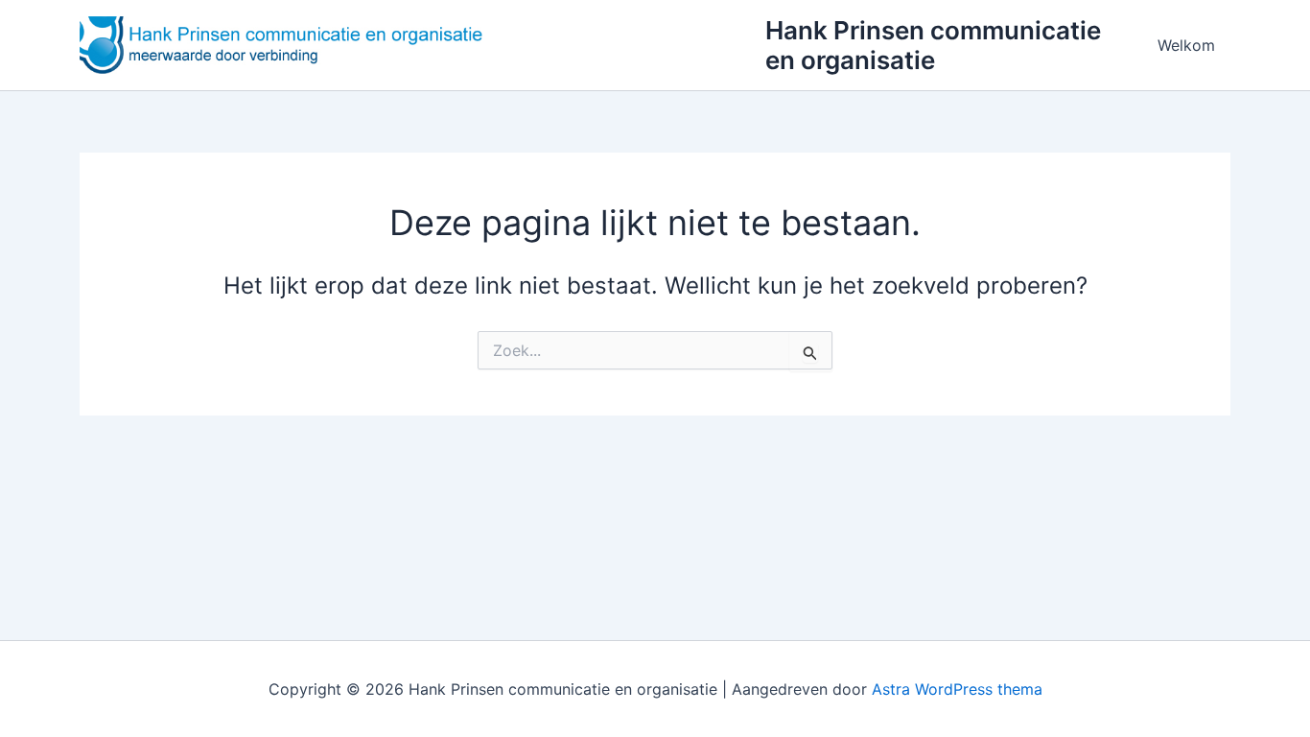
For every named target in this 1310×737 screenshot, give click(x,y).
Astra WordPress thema (957, 689)
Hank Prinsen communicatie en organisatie (933, 45)
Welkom (1186, 45)
